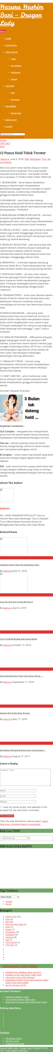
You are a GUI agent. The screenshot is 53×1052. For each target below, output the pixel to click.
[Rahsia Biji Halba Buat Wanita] (26, 694)
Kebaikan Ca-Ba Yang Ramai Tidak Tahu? (23, 975)
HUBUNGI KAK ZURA (14, 1043)
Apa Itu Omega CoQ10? (15, 985)
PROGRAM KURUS (13, 1038)
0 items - (15, 137)
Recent (8, 904)
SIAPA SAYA (11, 45)
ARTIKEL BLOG (12, 1041)
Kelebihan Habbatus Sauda (17, 997)
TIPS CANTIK (11, 52)
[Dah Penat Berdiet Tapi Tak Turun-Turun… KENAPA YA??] (26, 657)
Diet (13, 92)
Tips (44, 159)
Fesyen (14, 79)
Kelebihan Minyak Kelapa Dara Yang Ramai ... (23, 750)
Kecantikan (16, 65)
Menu (3, 31)
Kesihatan (15, 72)
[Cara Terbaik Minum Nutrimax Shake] (26, 619)
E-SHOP (8, 126)
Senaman (15, 99)
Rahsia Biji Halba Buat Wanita (15, 713)
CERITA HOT (11, 120)
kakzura (5, 159)
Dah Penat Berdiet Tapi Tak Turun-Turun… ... (21, 676)
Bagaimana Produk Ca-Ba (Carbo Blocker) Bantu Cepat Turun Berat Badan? (26, 981)
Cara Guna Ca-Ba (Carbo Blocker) (20, 977)
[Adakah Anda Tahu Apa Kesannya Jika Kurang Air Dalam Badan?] (26, 546)
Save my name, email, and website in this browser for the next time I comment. (23, 808)
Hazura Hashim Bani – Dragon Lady (21, 15)
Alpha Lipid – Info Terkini (20, 966)
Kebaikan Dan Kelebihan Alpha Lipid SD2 (23, 972)
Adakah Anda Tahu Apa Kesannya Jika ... (20, 564)
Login (3, 137)
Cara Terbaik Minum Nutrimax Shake (18, 639)
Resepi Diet (16, 113)
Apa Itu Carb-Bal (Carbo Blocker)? (16, 602)
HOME (8, 38)
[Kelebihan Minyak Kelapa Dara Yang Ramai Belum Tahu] (26, 731)
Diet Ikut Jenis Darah (14, 924)
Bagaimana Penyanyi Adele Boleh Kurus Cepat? (26, 1002)
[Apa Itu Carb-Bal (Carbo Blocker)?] (26, 582)
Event (7, 927)
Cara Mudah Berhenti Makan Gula (20, 999)
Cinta (13, 59)
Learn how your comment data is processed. (24, 823)
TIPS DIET (9, 86)
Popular (8, 901)
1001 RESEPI (10, 106)
